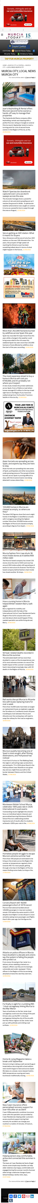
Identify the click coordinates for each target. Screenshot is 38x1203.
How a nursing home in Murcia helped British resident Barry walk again (18, 603)
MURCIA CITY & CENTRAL (16, 65)
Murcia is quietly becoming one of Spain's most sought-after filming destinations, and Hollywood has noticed (18, 754)
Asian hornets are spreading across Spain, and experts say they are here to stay (19, 463)
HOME (5, 65)
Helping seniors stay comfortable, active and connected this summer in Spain (19, 1158)
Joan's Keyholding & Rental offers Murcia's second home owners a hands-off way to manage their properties (17, 112)
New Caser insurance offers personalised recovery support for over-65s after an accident (18, 1107)
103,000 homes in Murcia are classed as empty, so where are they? (16, 509)
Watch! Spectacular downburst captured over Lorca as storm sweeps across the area (16, 194)
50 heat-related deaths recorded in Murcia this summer (18, 654)
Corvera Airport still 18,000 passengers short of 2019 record (17, 904)
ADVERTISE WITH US (16, 30)
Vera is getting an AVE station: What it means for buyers (18, 234)
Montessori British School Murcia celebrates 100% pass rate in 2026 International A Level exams (18, 806)
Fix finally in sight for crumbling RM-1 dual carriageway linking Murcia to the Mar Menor (19, 1006)
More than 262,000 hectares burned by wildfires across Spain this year (19, 332)
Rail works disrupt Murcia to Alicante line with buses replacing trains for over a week (19, 702)
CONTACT (6, 30)
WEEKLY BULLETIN (29, 30)
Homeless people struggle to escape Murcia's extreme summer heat (19, 854)
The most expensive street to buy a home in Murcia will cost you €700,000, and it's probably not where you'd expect (18, 380)
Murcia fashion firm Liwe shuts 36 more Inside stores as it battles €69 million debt (18, 555)
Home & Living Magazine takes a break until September (17, 1060)
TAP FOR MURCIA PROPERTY (19, 58)
